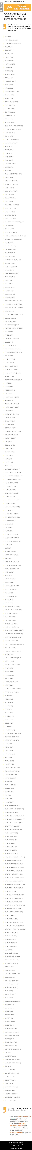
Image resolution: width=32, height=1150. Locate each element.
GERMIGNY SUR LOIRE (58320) (13, 431)
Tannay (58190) (9, 1004)
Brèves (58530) (9, 167)
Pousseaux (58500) (10, 778)
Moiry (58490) (9, 603)
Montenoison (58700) (11, 623)
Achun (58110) (9, 36)
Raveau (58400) (9, 788)
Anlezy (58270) (9, 53)
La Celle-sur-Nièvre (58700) (13, 472)
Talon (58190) (9, 997)
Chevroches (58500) (11, 266)
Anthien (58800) (9, 60)
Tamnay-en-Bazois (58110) (12, 1001)
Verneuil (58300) (9, 1076)
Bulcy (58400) (9, 177)
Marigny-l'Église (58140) (12, 562)
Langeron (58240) (10, 503)
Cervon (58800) (9, 187)
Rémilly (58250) (9, 791)
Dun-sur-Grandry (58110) (12, 373)
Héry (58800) (8, 459)
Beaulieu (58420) (9, 122)
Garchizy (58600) (10, 421)
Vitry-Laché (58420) (10, 1100)
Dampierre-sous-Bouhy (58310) (14, 328)
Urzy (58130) (8, 1052)
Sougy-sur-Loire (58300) (12, 980)
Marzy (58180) (9, 572)
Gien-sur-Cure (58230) (11, 434)
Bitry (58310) (8, 146)
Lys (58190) (8, 548)
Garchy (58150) (9, 424)
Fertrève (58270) (10, 390)
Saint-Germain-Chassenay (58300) (15, 857)
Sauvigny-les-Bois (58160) (12, 956)
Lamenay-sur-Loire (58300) (12, 500)
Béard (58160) (9, 119)
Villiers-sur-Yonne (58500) (12, 1097)
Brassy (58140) (9, 160)
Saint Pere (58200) (10, 915)
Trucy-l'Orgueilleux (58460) (13, 1049)
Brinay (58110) (9, 170)
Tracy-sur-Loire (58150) (12, 1035)
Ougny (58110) (9, 723)
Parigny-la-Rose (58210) (12, 737)
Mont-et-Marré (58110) (12, 627)
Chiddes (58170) (9, 270)
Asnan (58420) (9, 84)
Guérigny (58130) (10, 452)
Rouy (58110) (8, 798)
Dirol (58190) (9, 342)
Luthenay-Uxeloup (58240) (12, 541)
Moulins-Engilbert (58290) (13, 651)
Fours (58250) (9, 410)
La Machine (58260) (10, 489)
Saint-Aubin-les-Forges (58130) (14, 822)
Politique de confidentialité (15, 1144)
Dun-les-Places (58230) (11, 369)
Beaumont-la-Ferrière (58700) (14, 126)
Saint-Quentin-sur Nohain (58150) (15, 929)
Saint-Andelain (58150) (11, 812)
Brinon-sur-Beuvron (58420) (13, 174)
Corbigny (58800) (10, 297)
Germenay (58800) (10, 428)
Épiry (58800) (8, 383)
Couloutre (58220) (10, 318)
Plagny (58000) (9, 750)
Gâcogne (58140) (10, 417)
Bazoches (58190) (10, 112)
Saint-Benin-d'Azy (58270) (12, 826)
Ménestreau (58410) (10, 579)
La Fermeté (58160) (10, 486)
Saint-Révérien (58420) (11, 932)
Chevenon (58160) (10, 263)
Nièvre (13, 1)
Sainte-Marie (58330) (11, 846)
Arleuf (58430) (9, 67)
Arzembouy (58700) (10, 81)
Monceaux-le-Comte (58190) (13, 610)
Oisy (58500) (8, 709)
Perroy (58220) (9, 747)
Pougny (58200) (9, 764)
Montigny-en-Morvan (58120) (14, 634)
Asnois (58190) (9, 88)
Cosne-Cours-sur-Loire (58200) (14, 307)
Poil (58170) (8, 757)
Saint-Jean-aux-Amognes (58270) (14, 877)
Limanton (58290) (10, 520)
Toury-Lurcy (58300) (11, 1028)
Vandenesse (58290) (10, 1056)
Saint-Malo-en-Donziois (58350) (14, 894)
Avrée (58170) (9, 98)
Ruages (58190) (9, 802)
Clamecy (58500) (9, 287)
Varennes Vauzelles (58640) (13, 1063)
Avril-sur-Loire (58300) (11, 102)
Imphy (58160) (9, 462)
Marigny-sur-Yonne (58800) (13, 565)
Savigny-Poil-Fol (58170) (12, 960)
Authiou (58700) (9, 95)
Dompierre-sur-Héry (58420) (13, 349)
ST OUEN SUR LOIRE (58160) (12, 984)
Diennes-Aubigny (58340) (12, 338)
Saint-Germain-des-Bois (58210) (14, 860)
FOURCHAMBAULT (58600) (12, 407)
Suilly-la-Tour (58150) (11, 987)
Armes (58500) (9, 71)
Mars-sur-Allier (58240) (12, 568)
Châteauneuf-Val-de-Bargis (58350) (15, 235)
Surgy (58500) (9, 991)
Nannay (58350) (9, 675)
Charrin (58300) (9, 225)
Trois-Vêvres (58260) (11, 1042)
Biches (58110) (9, 136)
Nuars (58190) (9, 706)
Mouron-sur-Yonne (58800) (13, 658)
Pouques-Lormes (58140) (12, 774)
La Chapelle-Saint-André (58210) (14, 476)
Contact (11, 1142)
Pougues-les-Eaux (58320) (12, 767)
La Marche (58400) (10, 496)
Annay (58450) (9, 57)
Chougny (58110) (10, 277)
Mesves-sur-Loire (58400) (12, 586)
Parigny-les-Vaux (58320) (12, 740)
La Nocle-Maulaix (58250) (12, 507)
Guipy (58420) (9, 455)
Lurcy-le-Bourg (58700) (12, 537)
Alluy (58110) (9, 47)
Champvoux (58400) (10, 218)
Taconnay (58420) (10, 994)
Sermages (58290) (10, 970)
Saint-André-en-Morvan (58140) (14, 816)
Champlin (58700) (10, 211)
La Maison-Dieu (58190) (11, 493)
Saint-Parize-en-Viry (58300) (13, 908)
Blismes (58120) (9, 150)
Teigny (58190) (9, 1011)
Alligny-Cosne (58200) (11, 40)
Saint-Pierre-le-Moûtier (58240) (14, 925)
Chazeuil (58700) (10, 256)
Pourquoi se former (16, 1132)
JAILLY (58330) (8, 465)
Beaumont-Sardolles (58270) (13, 129)
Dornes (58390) (9, 362)
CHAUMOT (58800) (10, 253)
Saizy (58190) (8, 949)
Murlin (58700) (9, 668)
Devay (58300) (9, 335)
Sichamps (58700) (10, 977)
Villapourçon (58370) (11, 1087)
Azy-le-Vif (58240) (10, 105)
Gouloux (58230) (10, 445)
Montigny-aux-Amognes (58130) (14, 630)
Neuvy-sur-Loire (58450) (12, 692)
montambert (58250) (11, 613)
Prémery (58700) (9, 781)
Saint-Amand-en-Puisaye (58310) (14, 809)
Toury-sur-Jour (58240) (12, 1032)
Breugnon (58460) (10, 163)
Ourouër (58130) (10, 730)
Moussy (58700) (9, 661)
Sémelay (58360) (9, 967)
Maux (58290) (8, 575)
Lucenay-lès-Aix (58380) (11, 534)
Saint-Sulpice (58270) (11, 943)
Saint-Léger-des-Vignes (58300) (14, 888)
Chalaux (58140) (9, 194)
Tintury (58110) (9, 1025)
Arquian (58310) (9, 74)
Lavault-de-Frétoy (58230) (13, 517)
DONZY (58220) (9, 356)
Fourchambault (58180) (12, 404)
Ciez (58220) (8, 280)
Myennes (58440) (9, 671)
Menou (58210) (9, 582)
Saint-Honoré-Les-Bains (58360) (14, 874)
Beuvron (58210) (10, 132)
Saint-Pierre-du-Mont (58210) (14, 922)
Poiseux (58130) (9, 761)
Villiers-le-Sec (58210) (11, 1094)
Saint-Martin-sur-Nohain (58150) (15, 905)
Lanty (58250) (9, 510)
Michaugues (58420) (11, 596)
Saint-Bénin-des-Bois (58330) (13, 829)
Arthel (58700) (9, 78)
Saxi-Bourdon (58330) (11, 963)
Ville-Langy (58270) (10, 1090)
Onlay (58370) (9, 713)
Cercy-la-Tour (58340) (11, 184)
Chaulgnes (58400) (10, 246)
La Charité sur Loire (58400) (13, 479)
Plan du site (16, 1145)
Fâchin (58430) (9, 386)
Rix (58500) (8, 795)
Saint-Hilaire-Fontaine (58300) (14, 870)
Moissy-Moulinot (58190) (12, 606)
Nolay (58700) (9, 702)
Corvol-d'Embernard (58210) (13, 301)
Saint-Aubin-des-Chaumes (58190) (15, 819)
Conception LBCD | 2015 (16, 1148)
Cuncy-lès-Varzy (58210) (12, 325)
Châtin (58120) (9, 242)
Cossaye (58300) (9, 311)
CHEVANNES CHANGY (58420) (13, 259)
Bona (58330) (8, 153)
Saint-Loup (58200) (10, 891)
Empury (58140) (9, 376)
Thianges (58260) (10, 1021)
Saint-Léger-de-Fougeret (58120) (15, 884)
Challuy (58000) (9, 201)
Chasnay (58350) (9, 229)
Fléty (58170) (8, 393)
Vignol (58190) (9, 1083)
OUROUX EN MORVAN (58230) (13, 733)
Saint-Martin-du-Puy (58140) (13, 901)
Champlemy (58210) (10, 208)
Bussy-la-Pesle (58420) (11, 180)
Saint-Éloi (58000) (10, 843)
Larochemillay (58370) (11, 513)
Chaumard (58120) (10, 249)
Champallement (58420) (12, 205)
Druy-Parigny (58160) (11, 366)
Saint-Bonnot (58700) (11, 833)
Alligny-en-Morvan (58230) (13, 43)
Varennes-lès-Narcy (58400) (13, 1059)
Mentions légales (18, 1142)
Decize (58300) (9, 332)
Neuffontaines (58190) (11, 682)
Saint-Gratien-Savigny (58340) (14, 864)
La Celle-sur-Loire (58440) (12, 469)
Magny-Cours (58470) (11, 551)
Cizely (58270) (9, 283)
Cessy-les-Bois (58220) (11, 191)
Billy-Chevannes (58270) (12, 139)
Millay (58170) (9, 599)
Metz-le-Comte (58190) (11, 589)
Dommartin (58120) (10, 345)
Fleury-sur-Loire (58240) (12, 397)
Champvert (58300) (10, 215)
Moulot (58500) (9, 654)
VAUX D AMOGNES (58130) (12, 1073)
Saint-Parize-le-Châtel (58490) (14, 912)
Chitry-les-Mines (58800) (12, 273)
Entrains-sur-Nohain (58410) (13, 380)
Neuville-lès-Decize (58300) (13, 689)
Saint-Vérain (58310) (11, 946)
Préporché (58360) (10, 785)
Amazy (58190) (9, 50)
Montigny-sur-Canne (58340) (13, 637)
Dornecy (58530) (10, 359)
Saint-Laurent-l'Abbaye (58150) (14, 881)
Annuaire (9, 1)
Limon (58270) (9, 524)
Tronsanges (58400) (11, 1045)
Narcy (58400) (9, 678)
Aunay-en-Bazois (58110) (12, 91)
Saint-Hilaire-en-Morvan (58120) (14, 867)
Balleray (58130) (9, 108)
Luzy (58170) (8, 544)
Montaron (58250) (10, 620)
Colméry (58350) (9, 290)
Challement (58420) (10, 198)
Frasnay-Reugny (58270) (12, 414)
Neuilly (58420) (9, 685)
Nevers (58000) (9, 695)
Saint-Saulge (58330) (11, 936)
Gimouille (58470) (10, 438)
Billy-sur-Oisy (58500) (11, 143)
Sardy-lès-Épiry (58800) (11, 953)
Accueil (5, 1)
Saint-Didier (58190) (11, 840)
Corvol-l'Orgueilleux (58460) (13, 304)
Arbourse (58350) (10, 64)
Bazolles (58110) (10, 115)
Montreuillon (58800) (11, 640)
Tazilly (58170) (9, 1008)
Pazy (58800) (8, 743)
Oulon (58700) (9, 726)
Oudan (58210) (9, 719)
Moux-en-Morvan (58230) (12, 664)
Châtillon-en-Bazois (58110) (13, 239)
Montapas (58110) (10, 616)
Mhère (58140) (9, 592)
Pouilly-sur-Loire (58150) (12, 771)
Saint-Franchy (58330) (11, 853)
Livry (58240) (8, 527)
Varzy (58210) (9, 1066)
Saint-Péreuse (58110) (11, 918)
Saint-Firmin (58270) (11, 850)
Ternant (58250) (9, 1015)
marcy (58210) (9, 558)
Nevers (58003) (9, 699)
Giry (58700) (8, 441)
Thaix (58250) (9, 1018)
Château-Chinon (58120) (12, 232)
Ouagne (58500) (9, 716)
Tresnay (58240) (9, 1039)
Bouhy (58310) (9, 156)
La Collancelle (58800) (11, 483)
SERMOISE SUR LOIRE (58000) (12, 973)
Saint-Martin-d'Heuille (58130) (14, 898)
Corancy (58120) (10, 294)
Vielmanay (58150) (10, 1080)
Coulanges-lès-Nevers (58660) (14, 314)
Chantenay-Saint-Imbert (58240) (14, 222)
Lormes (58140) (9, 531)
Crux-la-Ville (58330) (11, 321)
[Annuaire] (17, 7)
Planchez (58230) (10, 754)
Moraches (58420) (10, 647)
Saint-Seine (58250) (10, 939)
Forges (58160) (9, 400)
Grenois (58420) (9, 448)
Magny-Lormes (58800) (11, 555)
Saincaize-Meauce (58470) (12, 805)
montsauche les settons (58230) (14, 644)
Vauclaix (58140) (10, 1070)
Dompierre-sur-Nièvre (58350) (13, 352)
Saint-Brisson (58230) (11, 836)
